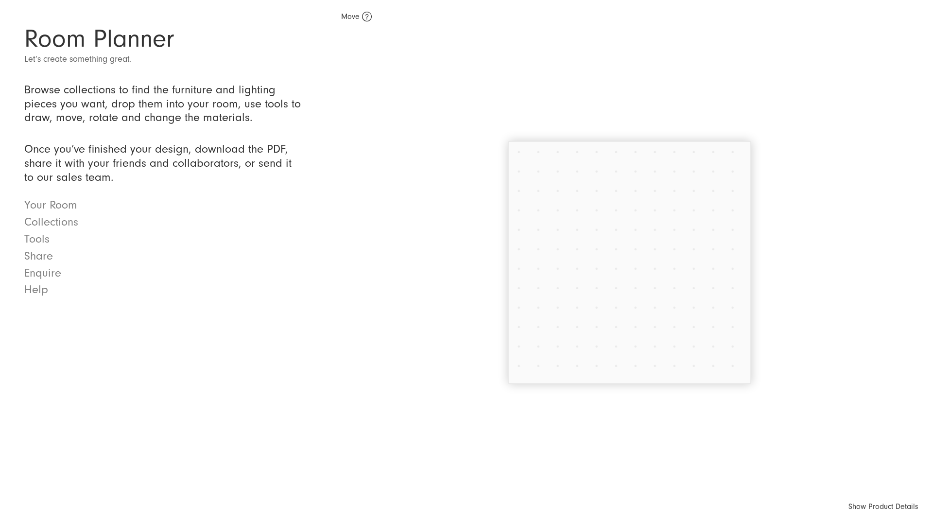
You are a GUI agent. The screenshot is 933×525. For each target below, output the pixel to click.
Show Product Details (883, 506)
